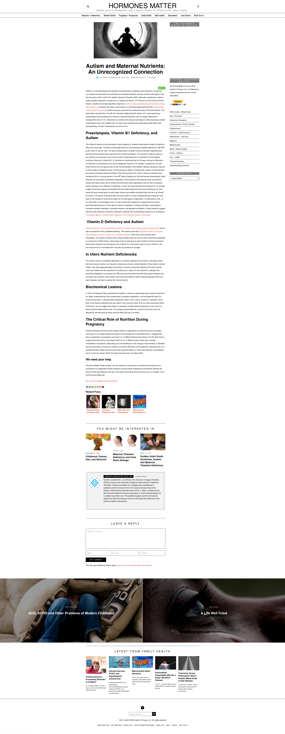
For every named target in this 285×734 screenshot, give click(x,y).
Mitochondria (175, 145)
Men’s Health (160, 15)
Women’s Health (109, 15)
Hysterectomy (175, 128)
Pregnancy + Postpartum (128, 15)
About (168, 725)
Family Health (146, 15)
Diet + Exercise (176, 116)
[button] (154, 714)
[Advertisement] (184, 219)
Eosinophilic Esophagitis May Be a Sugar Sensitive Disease (165, 676)
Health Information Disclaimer (144, 725)
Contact (174, 725)
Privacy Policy (128, 725)
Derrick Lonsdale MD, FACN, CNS (116, 77)
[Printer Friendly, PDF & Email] (161, 86)
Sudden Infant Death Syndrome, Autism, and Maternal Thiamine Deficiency (151, 461)
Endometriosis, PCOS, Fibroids (182, 124)
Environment (172, 15)
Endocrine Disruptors (178, 120)
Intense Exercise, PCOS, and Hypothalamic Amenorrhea (117, 675)
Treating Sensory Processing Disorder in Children (95, 679)
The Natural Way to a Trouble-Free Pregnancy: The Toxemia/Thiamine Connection (118, 215)
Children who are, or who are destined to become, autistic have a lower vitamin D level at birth (123, 228)
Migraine (173, 140)
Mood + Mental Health (178, 149)
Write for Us (198, 15)
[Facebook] (198, 6)
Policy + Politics (176, 153)
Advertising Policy (104, 725)
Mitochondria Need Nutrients (141, 672)
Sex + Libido (175, 157)
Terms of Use (160, 725)
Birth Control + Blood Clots (180, 112)
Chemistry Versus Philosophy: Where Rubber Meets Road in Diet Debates (187, 677)
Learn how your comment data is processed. (134, 565)
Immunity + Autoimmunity (180, 132)
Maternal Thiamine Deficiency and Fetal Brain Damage (124, 457)
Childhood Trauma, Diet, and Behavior (96, 458)
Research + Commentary (91, 15)
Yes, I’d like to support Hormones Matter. (101, 381)
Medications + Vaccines (179, 136)
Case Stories (185, 15)
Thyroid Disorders (177, 161)
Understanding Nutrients (179, 165)
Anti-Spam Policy (116, 725)
